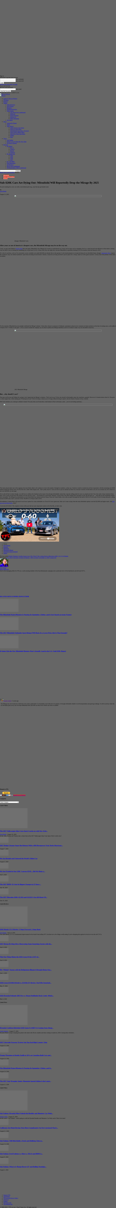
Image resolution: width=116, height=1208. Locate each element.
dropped (5, 547)
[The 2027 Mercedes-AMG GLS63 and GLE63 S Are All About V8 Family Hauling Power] (4, 894)
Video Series (10, 111)
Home (1, 172)
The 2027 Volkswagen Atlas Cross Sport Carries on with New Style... (24, 831)
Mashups (9, 108)
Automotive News (106, 253)
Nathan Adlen (3, 1116)
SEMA (12, 135)
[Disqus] (58, 719)
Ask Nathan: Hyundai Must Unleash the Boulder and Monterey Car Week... (26, 1113)
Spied (8, 124)
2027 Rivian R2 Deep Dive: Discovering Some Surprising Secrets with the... (26, 944)
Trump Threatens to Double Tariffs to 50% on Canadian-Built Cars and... (26, 1055)
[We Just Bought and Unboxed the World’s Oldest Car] (4, 855)
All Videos (10, 120)
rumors (5, 553)
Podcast (5, 101)
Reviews (5, 144)
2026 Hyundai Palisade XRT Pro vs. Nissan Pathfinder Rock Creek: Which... (27, 996)
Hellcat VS (13, 117)
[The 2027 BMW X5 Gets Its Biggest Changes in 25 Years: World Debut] (4, 881)
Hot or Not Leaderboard (13, 166)
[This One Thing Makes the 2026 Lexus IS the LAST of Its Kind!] (4, 953)
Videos (5, 103)
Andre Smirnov (4, 1031)
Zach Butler (3, 191)
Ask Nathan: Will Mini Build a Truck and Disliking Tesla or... (21, 1141)
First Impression (11, 163)
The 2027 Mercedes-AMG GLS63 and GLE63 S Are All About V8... (23, 897)
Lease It (12, 149)
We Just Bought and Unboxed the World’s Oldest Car (18, 858)
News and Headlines (9, 172)
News (5, 121)
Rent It (12, 151)
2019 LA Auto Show (15, 129)
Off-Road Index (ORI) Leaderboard (16, 168)
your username (20, 79)
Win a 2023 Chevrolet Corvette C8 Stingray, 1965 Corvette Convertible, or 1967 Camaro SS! (31, 557)
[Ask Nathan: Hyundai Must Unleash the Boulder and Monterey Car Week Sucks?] (14, 1110)
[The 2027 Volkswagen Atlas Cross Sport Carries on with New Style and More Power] (14, 827)
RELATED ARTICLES (7, 596)
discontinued (6, 545)
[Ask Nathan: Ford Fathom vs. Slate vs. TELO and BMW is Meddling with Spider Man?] (4, 1150)
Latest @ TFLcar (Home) (10, 98)
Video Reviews (11, 105)
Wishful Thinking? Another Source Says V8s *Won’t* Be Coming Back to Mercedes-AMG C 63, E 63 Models (38, 556)
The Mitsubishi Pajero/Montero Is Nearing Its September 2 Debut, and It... (26, 1068)
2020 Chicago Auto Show (17, 128)
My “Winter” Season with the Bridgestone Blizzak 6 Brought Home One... (26, 970)
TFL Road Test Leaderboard (17, 112)
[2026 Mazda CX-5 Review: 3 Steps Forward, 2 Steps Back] (14, 926)
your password (20, 81)
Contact (5, 1201)
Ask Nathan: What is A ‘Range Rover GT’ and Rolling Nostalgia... (23, 1167)
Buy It (12, 148)
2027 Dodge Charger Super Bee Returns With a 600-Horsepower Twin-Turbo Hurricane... (31, 845)
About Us (6, 1199)
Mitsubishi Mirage (8, 550)
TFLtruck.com (7, 1202)
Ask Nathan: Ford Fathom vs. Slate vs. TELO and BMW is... (21, 1154)
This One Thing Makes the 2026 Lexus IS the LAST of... (19, 957)
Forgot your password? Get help (8, 84)
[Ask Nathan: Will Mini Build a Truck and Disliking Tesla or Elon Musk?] (4, 1137)
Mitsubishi (6, 175)
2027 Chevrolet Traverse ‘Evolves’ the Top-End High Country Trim (23, 1042)
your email (18, 89)
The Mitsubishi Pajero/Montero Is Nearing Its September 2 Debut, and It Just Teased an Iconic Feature (36, 615)
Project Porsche (14, 115)
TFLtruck (6, 100)
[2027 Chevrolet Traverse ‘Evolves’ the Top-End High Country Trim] (4, 1039)
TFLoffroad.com (7, 1204)
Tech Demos (10, 106)
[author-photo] (4, 566)
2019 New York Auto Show (17, 134)
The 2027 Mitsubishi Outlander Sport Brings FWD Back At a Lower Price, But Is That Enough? (33, 633)
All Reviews (10, 164)
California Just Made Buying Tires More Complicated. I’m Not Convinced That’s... (29, 1128)
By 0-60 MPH (11, 161)
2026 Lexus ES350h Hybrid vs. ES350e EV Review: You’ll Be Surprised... (25, 983)
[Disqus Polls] (58, 675)
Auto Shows (10, 126)
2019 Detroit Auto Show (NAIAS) (19, 131)
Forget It (12, 152)
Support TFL (6, 1195)
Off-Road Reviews (12, 109)
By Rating (9, 146)
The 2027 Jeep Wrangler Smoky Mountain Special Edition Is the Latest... (25, 1081)
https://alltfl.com (4, 569)
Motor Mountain (14, 118)
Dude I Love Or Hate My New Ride (16, 141)
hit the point (19, 248)
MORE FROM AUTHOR (21, 596)
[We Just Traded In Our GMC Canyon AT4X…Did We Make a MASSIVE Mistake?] (4, 868)
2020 (11, 155)
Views (5, 138)
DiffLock (12, 114)
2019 (11, 157)
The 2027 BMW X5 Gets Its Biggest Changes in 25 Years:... (20, 884)
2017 (11, 160)
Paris (11, 137)
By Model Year (11, 154)
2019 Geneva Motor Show (17, 132)
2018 (11, 158)
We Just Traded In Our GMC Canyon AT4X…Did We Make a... (22, 871)
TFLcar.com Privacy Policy (10, 1198)
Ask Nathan (10, 140)
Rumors (5, 178)
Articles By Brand (12, 123)
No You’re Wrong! (12, 143)
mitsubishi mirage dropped (10, 551)
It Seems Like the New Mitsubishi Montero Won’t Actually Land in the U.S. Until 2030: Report (33, 651)
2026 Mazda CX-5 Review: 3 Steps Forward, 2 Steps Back (20, 929)
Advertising (6, 1196)
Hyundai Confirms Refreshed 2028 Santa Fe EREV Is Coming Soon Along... (26, 1028)
